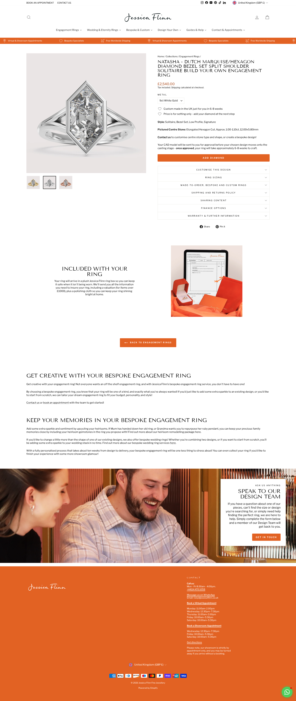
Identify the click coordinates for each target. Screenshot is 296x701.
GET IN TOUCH (266, 537)
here (173, 442)
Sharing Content (214, 200)
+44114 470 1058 (196, 589)
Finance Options (213, 208)
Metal (162, 94)
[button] (287, 692)
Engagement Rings (189, 56)
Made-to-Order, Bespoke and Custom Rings (214, 185)
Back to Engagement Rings (150, 342)
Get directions (194, 642)
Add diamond (214, 157)
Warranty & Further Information (213, 216)
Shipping (175, 87)
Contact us (164, 137)
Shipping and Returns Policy (214, 192)
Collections (172, 56)
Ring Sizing (213, 177)
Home (161, 56)
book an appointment (56, 402)
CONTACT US (64, 2)
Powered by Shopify (148, 688)
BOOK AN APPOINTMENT (40, 2)
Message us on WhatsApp (201, 594)
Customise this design (213, 169)
